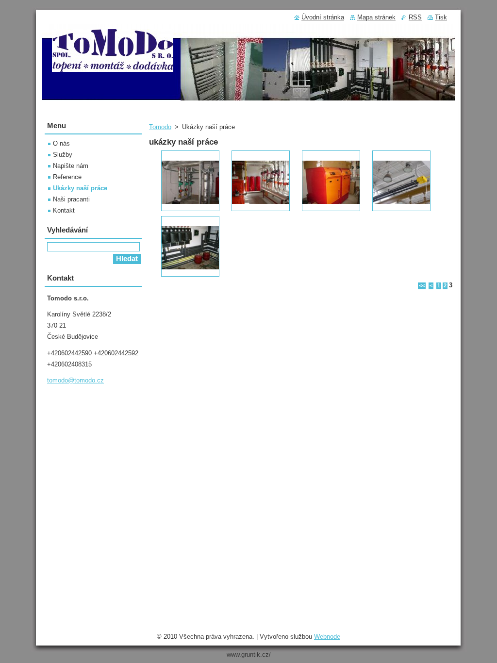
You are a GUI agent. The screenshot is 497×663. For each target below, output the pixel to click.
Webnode (327, 636)
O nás (61, 143)
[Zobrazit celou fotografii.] (190, 180)
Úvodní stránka (322, 17)
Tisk (441, 17)
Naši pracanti (71, 199)
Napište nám (70, 165)
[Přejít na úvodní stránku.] (112, 66)
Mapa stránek (376, 17)
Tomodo (160, 127)
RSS (415, 17)
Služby (62, 154)
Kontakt (64, 210)
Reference (67, 177)
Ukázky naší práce (80, 188)
